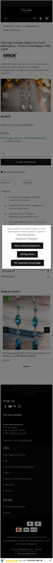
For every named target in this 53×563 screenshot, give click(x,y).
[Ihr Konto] (40, 18)
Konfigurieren (27, 254)
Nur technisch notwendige (27, 262)
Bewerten (5, 133)
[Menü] (6, 18)
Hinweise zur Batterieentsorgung (17, 478)
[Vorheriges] (6, 95)
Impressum (8, 490)
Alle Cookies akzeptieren (27, 245)
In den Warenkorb (26, 162)
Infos (6, 447)
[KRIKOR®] (26, 55)
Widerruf (7, 473)
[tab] (26, 271)
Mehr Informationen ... (26, 234)
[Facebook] (5, 407)
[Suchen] (34, 18)
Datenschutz (8, 484)
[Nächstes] (46, 95)
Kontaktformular (25, 440)
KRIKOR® (27, 182)
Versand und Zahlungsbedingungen (19, 467)
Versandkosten (9, 540)
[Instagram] (19, 407)
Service (7, 499)
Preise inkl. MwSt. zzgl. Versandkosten (17, 124)
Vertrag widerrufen (26, 553)
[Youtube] (10, 407)
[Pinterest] (15, 407)
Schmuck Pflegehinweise (14, 506)
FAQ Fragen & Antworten (14, 455)
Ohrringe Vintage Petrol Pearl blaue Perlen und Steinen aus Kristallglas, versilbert (26, 354)
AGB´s (6, 461)
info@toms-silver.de (17, 433)
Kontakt (6, 512)
